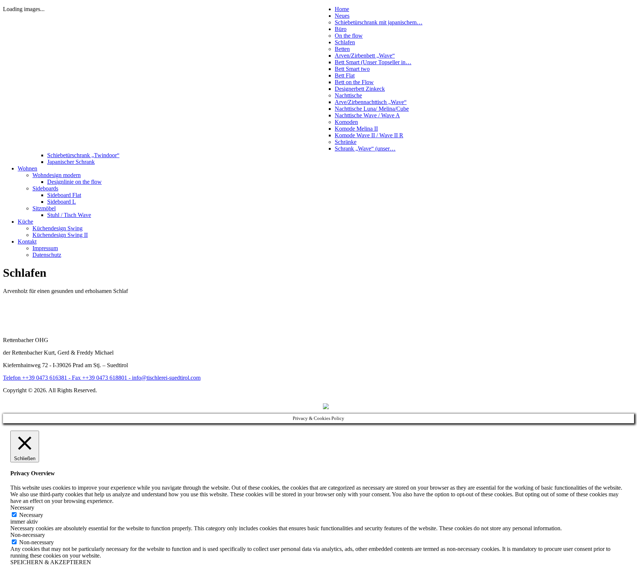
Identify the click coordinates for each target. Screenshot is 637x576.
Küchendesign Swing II (60, 235)
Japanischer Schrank (71, 162)
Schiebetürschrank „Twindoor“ (83, 155)
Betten (342, 49)
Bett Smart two (352, 69)
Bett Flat (345, 75)
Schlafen (345, 42)
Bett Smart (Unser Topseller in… (373, 62)
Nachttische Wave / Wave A (367, 115)
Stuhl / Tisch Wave (69, 215)
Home (342, 9)
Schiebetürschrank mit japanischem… (378, 22)
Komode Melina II (356, 128)
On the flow (349, 35)
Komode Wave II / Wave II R (369, 135)
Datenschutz (46, 255)
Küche (25, 221)
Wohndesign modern (56, 175)
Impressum (45, 248)
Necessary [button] (22, 507)
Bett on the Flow (354, 82)
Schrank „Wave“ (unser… (365, 148)
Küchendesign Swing (57, 228)
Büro (341, 29)
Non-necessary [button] (27, 535)
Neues (342, 16)
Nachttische (348, 95)
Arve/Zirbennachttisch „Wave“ (371, 102)
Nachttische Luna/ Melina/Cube (372, 109)
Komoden (346, 122)
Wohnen (27, 168)
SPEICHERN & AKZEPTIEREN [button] (50, 562)
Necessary (31, 515)
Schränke (345, 142)
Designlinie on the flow (74, 182)
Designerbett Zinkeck (360, 89)
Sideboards (45, 188)
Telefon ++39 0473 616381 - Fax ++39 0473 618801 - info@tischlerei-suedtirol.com (102, 378)
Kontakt (27, 241)
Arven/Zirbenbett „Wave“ (365, 55)
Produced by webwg (298, 406)
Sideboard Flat (64, 195)
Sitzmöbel (44, 208)
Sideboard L (61, 202)
